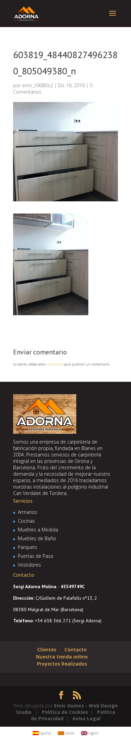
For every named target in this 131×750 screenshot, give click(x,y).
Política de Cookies (65, 712)
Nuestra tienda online (62, 656)
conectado (54, 364)
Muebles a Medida (38, 529)
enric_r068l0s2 (37, 85)
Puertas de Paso (35, 556)
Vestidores (29, 564)
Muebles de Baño (37, 538)
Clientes (46, 649)
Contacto (75, 649)
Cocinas (26, 521)
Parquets (27, 547)
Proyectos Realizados (62, 663)
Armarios (27, 512)
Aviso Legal (86, 718)
